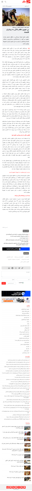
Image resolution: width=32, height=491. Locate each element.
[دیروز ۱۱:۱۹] (27, 468)
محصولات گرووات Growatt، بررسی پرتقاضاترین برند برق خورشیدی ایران (16, 419)
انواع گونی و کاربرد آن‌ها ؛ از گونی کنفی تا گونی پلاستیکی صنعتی (14, 461)
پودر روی (27, 348)
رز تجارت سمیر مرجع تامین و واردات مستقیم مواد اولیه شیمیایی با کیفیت (16, 366)
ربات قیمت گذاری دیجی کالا (24, 332)
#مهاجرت (27, 257)
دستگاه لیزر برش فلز (25, 313)
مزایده (28, 321)
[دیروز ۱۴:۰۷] (27, 451)
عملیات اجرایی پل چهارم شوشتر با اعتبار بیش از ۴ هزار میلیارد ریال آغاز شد (13, 427)
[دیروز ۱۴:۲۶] (27, 433)
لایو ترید (27, 346)
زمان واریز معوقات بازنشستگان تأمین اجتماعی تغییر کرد (13, 443)
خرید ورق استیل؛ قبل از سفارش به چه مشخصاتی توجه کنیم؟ (18, 360)
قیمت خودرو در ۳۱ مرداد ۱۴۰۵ (18, 455)
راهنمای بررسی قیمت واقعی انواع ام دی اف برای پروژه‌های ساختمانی (17, 391)
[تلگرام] (16, 487)
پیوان (28, 323)
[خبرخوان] (13, 487)
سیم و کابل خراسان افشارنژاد (24, 338)
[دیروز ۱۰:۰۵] (27, 456)
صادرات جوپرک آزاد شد (24, 238)
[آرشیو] (10, 487)
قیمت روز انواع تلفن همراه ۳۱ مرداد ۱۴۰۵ (15, 477)
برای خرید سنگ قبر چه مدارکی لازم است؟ (22, 377)
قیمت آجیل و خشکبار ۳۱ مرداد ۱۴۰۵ (16, 472)
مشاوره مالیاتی (26, 350)
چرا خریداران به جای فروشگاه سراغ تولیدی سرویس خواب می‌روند (17, 417)
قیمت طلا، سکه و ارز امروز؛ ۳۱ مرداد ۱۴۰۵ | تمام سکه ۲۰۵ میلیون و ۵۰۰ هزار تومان (13, 449)
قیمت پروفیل (26, 330)
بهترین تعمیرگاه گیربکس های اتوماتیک (22, 315)
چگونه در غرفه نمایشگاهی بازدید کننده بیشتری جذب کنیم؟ (19, 368)
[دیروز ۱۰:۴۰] (27, 428)
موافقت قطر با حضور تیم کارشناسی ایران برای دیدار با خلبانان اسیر (13, 432)
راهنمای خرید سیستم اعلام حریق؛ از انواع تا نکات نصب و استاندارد (17, 379)
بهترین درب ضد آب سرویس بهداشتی (22, 375)
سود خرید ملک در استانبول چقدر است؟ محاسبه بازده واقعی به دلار (17, 362)
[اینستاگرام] (19, 487)
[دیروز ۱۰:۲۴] (27, 462)
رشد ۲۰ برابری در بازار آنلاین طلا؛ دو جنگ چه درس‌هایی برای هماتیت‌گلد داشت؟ (15, 386)
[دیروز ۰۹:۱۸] (27, 445)
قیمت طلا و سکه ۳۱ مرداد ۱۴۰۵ (17, 466)
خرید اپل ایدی (26, 317)
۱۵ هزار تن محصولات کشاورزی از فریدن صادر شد (19, 236)
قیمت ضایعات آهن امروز (25, 325)
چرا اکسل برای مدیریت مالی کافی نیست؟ (22, 340)
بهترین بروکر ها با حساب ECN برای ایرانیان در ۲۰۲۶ (20, 394)
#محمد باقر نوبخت (25, 259)
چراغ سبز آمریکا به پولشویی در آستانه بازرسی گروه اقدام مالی (17, 234)
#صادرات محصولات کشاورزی (13, 259)
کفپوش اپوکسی (26, 336)
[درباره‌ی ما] (24, 487)
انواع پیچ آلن (27, 328)
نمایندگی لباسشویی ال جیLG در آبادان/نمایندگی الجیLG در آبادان (18, 399)
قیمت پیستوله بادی (25, 352)
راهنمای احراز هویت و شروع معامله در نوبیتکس (21, 414)
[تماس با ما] (22, 487)
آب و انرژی (27, 6)
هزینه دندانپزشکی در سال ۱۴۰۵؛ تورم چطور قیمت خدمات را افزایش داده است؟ (15, 373)
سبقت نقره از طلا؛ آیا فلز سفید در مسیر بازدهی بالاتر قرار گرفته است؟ (13, 438)
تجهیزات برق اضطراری (25, 309)
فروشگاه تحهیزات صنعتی (24, 344)
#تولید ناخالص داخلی (24, 262)
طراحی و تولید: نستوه (16, 489)
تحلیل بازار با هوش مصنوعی (24, 334)
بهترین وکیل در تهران (25, 311)
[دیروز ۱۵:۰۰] (27, 439)
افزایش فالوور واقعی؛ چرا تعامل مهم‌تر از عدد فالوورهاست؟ (19, 383)
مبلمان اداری (27, 342)
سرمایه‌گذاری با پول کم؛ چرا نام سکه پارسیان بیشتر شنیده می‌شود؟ (17, 364)
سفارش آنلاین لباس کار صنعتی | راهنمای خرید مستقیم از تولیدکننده (17, 371)
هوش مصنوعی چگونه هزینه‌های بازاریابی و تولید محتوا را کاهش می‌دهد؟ (16, 405)
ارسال (4, 283)
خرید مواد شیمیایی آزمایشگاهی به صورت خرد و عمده (20, 381)
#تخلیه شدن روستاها (19, 257)
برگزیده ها (27, 356)
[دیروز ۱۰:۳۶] (27, 473)
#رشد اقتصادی (10, 257)
